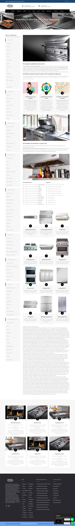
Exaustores (8, 353)
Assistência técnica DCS (57, 483)
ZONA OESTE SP (11, 189)
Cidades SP (49, 11)
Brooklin (8, 95)
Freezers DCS (46, 288)
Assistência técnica (10, 287)
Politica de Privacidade (10, 523)
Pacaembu (8, 220)
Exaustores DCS (46, 259)
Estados (55, 11)
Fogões (8, 329)
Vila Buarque (9, 87)
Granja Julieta (9, 98)
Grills (7, 326)
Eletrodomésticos (41, 479)
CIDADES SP (10, 234)
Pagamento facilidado (52, 202)
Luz (7, 70)
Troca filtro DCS (56, 495)
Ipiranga (8, 101)
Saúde (7, 118)
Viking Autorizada (47, 523)
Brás (7, 164)
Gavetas (8, 356)
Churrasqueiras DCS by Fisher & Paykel (43, 483)
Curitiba (8, 269)
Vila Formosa (9, 181)
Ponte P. (24, 501)
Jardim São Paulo (10, 133)
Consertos (8, 297)
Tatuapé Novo (9, 178)
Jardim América (9, 105)
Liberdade (8, 66)
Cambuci (8, 53)
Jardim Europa (9, 216)
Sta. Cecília (31, 512)
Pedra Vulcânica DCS (56, 500)
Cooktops (8, 332)
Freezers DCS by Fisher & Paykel (42, 497)
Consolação (9, 60)
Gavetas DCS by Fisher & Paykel (42, 507)
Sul (29, 11)
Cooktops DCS (30, 259)
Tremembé (8, 146)
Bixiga (24, 486)
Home (7, 11)
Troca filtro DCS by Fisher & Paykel (54, 193)
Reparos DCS (37, 422)
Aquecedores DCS (30, 229)
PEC (23, 479)
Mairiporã (8, 136)
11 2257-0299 (43, 5)
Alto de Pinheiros (10, 199)
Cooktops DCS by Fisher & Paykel (42, 490)
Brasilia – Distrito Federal (11, 266)
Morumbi (8, 111)
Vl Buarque (25, 514)
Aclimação (8, 43)
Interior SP (8, 238)
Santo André (9, 248)
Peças (7, 308)
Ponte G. (24, 499)
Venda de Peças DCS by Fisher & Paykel (55, 195)
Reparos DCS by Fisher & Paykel (54, 188)
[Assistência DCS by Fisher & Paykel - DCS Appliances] (10, 480)
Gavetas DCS (62, 288)
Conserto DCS (15, 454)
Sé (7, 83)
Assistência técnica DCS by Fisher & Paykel (56, 184)
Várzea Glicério (24, 507)
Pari (7, 140)
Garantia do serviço (51, 204)
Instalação (8, 301)
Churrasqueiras (9, 322)
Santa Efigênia (9, 80)
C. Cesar (24, 488)
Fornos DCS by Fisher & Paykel (42, 495)
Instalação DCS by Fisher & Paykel (54, 191)
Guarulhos (8, 130)
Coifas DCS (62, 229)
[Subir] (73, 524)
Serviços (19, 11)
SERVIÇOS (10, 284)
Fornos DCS (30, 288)
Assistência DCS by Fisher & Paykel (34, 184)
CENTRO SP (10, 40)
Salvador (8, 279)
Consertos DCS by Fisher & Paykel (54, 189)
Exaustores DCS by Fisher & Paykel (43, 504)
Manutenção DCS (15, 422)
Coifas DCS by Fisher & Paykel (42, 493)
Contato (62, 11)
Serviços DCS (57, 479)
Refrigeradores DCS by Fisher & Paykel (43, 500)
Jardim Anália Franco (11, 171)
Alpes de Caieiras (10, 126)
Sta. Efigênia (31, 503)
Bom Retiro (9, 50)
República (8, 73)
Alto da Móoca (9, 158)
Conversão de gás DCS (57, 502)
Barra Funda (31, 506)
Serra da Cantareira (10, 143)
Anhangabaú (31, 499)
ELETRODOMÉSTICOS (12, 319)
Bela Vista (8, 46)
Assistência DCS (59, 454)
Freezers (8, 342)
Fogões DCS (62, 259)
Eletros (13, 11)
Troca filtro (8, 304)
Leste (38, 11)
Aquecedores (9, 359)
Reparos (8, 294)
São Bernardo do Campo (11, 251)
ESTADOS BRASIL (11, 259)
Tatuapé (8, 175)
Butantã (8, 206)
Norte (33, 11)
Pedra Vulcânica (10, 311)
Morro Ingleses (25, 490)
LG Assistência (40, 523)
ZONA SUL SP (11, 91)
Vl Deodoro (25, 512)
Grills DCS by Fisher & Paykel (42, 486)
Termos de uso (17, 523)
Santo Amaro (9, 115)
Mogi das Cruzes (10, 244)
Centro (24, 11)
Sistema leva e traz (51, 200)
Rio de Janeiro (9, 276)
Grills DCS (30, 317)
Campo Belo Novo (10, 209)
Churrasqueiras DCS (46, 229)
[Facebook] (6, 506)
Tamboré (8, 226)
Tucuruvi (8, 150)
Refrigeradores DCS (46, 317)
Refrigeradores (9, 346)
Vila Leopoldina (9, 230)
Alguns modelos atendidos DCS (31, 326)
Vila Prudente (9, 185)
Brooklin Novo (9, 203)
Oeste (43, 11)
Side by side (9, 349)
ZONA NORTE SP (11, 123)
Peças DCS (37, 454)
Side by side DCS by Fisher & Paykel (43, 502)
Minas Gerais (9, 273)
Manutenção (9, 291)
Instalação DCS (59, 422)
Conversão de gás (10, 314)
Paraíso (24, 492)
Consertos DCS (55, 490)
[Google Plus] (67, 1)
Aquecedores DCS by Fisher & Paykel (43, 509)
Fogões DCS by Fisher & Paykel (42, 488)
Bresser (8, 168)
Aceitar (58, 521)
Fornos (7, 339)
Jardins (8, 108)
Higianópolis (9, 213)
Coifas (7, 336)
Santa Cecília (9, 77)
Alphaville (8, 196)
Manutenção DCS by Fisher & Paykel (55, 186)
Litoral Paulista (9, 241)
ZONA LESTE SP (11, 154)
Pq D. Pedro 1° (31, 517)
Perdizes (8, 223)
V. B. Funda (31, 514)
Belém (7, 161)
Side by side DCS (62, 317)
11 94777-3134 (27, 5)
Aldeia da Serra (9, 193)
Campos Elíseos (30, 509)
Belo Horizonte (9, 263)
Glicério (8, 63)
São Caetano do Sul (10, 254)
